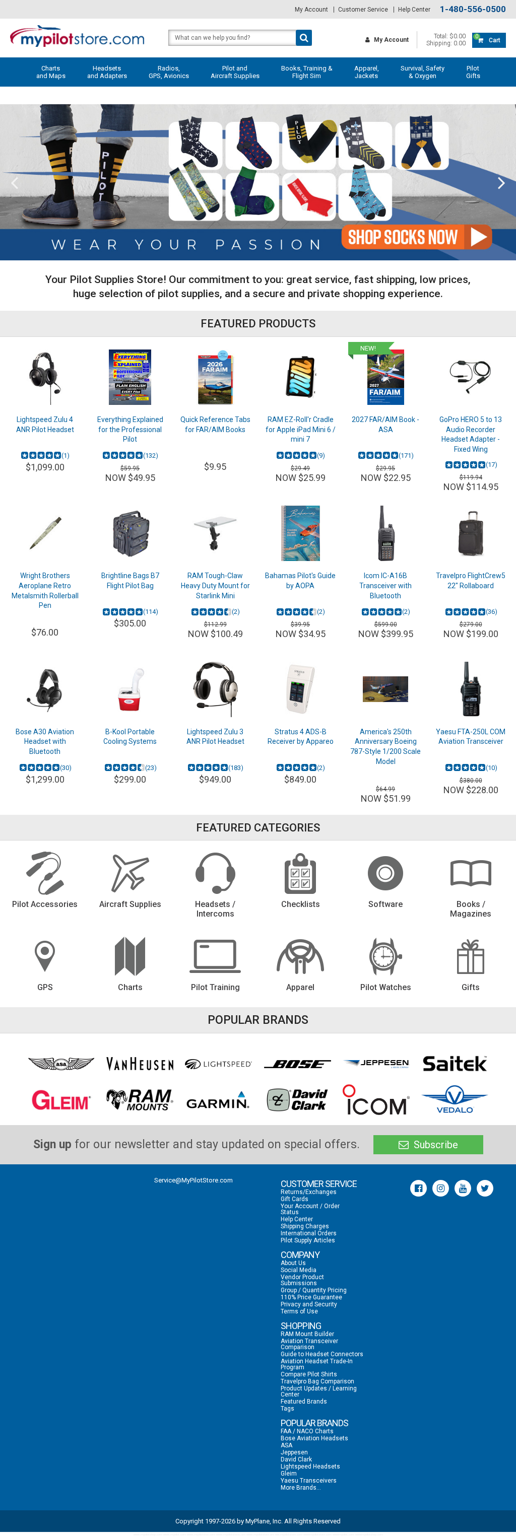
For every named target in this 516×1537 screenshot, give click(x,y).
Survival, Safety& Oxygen (422, 72)
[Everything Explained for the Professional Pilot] (130, 377)
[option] (258, 182)
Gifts (471, 987)
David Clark (296, 1459)
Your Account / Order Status (310, 1209)
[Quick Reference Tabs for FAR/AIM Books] (215, 377)
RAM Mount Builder (307, 1334)
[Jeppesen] (376, 1064)
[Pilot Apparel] (301, 956)
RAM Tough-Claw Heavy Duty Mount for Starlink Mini (215, 585)
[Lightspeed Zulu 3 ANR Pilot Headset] (215, 689)
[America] (386, 689)
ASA (286, 1445)
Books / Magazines (470, 909)
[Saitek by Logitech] (454, 1064)
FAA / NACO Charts (307, 1431)
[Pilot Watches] (386, 956)
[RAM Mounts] (139, 1099)
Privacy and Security (309, 1304)
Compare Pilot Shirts (309, 1374)
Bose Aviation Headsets (314, 1438)
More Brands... (301, 1488)
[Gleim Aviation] (61, 1099)
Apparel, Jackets (366, 72)
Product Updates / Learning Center (319, 1391)
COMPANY (300, 1254)
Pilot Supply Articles (308, 1240)
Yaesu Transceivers (309, 1481)
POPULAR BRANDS (314, 1423)
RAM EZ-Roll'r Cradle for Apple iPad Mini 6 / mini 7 (301, 429)
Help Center (414, 10)
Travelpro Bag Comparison (317, 1381)
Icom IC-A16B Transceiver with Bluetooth (385, 585)
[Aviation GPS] (45, 956)
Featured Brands (304, 1402)
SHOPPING (301, 1325)
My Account (311, 10)
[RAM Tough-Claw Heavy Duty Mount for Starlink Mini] (215, 533)
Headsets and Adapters (107, 72)
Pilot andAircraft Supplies (235, 72)
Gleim (289, 1474)
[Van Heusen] (139, 1064)
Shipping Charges (305, 1226)
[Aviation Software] (386, 873)
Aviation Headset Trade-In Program (317, 1364)
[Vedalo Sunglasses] (454, 1099)
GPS (45, 987)
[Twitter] (485, 1188)
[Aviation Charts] (130, 956)
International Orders (309, 1233)
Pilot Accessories (45, 904)
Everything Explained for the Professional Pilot (130, 429)
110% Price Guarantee (311, 1297)
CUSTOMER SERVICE (319, 1183)
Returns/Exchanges (309, 1192)
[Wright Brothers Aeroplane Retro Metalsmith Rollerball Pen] (45, 533)
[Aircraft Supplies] (130, 873)
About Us (293, 1263)
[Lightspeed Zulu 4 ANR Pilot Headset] (45, 377)
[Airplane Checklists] (301, 873)
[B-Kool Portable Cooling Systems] (130, 689)
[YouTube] (463, 1188)
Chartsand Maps (51, 72)
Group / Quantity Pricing (314, 1290)
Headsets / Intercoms (215, 909)
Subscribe (434, 1145)
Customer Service (363, 10)
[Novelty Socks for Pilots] (258, 182)
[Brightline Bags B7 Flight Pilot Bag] (130, 533)
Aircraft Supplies (130, 904)
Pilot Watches (385, 987)
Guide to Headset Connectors (322, 1354)
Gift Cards (294, 1199)
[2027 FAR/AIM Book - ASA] (386, 377)
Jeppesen (294, 1452)
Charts (130, 987)
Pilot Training (215, 987)
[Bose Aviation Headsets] (297, 1064)
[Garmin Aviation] (218, 1100)
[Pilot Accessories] (45, 873)
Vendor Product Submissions (302, 1280)
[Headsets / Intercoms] (215, 873)
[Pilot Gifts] (471, 956)
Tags (287, 1409)
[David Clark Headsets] (297, 1099)
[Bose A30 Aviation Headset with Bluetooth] (45, 689)
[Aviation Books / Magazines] (471, 873)
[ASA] (61, 1064)
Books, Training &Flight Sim (307, 72)
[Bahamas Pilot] (301, 533)
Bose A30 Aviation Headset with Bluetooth (45, 741)
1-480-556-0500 (473, 9)
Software (385, 904)
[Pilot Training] (215, 956)
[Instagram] (440, 1188)
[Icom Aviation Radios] (376, 1099)
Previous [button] (14, 182)
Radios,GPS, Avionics (169, 72)
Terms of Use (299, 1311)
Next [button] (501, 182)
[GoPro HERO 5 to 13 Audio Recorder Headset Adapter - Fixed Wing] (471, 377)
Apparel (300, 987)
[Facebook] (418, 1188)
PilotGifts (473, 72)
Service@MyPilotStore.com (193, 1180)
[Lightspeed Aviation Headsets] (218, 1064)
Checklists (300, 904)
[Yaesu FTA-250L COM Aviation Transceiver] (471, 689)
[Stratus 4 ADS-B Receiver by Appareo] (301, 689)
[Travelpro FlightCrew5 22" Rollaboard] (471, 533)
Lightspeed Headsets (310, 1466)
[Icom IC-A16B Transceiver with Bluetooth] (386, 533)
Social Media (298, 1270)
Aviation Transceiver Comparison (309, 1344)
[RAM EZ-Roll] (301, 377)
